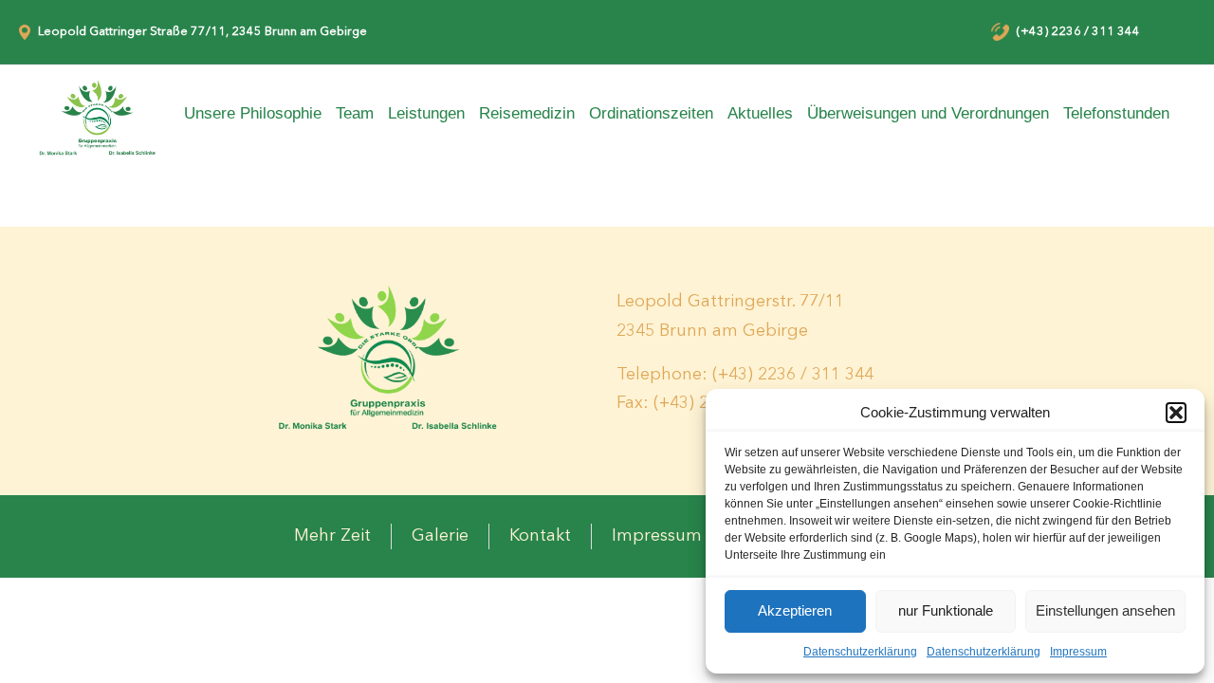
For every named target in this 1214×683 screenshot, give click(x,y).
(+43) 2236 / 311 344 (1078, 32)
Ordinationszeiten (651, 113)
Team (355, 113)
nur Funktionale (945, 610)
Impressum (1078, 651)
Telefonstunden (1116, 113)
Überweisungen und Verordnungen (928, 113)
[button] (1176, 412)
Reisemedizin (527, 113)
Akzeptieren (795, 610)
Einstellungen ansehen (1105, 610)
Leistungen (426, 113)
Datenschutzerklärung (860, 651)
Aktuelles (760, 113)
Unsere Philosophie (253, 113)
